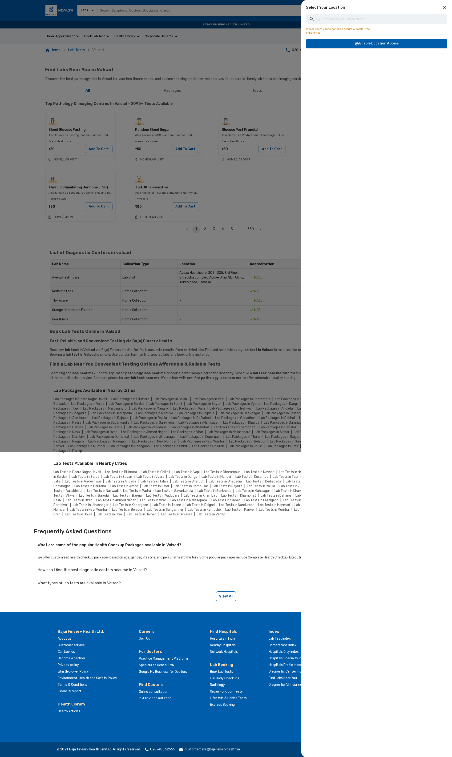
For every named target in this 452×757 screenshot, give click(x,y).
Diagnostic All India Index (287, 685)
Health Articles (69, 711)
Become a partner (71, 658)
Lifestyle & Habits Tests (228, 698)
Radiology (217, 685)
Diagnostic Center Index (287, 671)
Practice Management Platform (163, 659)
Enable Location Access (379, 43)
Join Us (144, 639)
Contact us (66, 652)
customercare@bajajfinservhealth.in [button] (212, 749)
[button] (444, 8)
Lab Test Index (280, 639)
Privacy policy (68, 665)
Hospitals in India (222, 639)
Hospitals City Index (284, 652)
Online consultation (153, 692)
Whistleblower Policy (73, 671)
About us (64, 639)
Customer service (71, 645)
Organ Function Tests (226, 691)
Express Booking (222, 705)
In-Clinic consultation (155, 698)
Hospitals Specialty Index (288, 658)
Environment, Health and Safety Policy (87, 678)
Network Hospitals (224, 652)
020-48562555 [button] (162, 749)
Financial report (69, 691)
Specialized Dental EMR (156, 665)
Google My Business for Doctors (163, 672)
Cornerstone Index (283, 645)
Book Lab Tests (221, 672)
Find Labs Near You (283, 678)
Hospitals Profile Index (285, 665)
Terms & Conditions (72, 685)
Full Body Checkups (224, 678)
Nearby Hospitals (223, 645)
